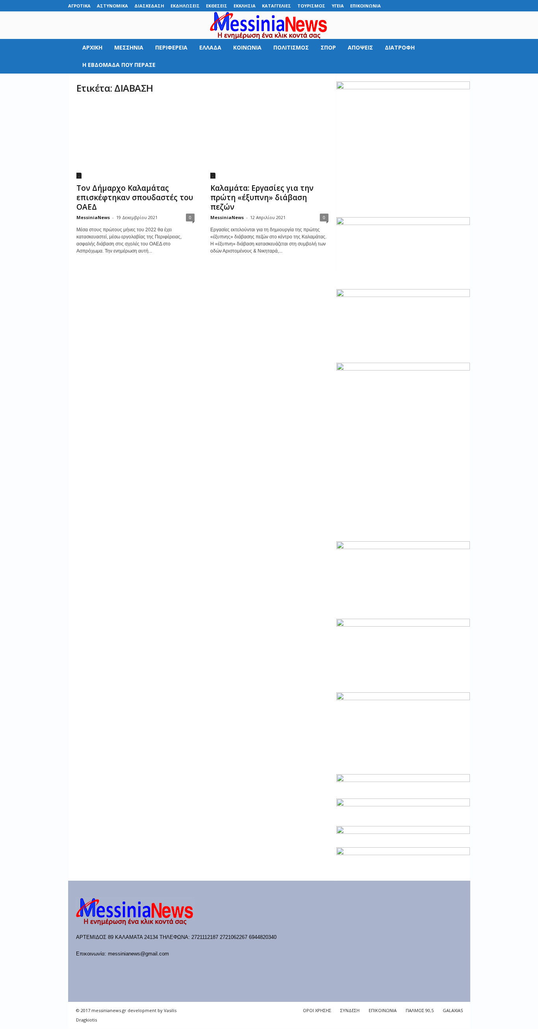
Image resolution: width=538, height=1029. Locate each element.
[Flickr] (415, 5)
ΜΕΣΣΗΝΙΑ (128, 47)
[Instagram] (440, 5)
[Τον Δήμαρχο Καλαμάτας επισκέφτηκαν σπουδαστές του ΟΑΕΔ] (135, 140)
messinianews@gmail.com (138, 954)
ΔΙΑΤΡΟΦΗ (400, 47)
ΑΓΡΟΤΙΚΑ (79, 6)
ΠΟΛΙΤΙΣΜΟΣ (291, 47)
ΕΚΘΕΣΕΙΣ (216, 6)
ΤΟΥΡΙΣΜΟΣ (311, 6)
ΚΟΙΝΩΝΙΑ (247, 47)
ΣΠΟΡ (328, 47)
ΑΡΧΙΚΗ (92, 47)
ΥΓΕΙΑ (338, 6)
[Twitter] (452, 5)
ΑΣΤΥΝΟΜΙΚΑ (112, 6)
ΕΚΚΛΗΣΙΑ (245, 6)
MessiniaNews (93, 217)
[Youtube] (464, 5)
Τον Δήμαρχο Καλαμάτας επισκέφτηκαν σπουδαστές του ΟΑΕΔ (134, 197)
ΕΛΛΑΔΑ (210, 47)
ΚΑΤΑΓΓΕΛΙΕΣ (276, 6)
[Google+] (427, 5)
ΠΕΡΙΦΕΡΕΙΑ (171, 47)
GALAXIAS (453, 1010)
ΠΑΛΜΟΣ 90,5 (420, 1010)
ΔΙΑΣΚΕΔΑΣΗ (149, 6)
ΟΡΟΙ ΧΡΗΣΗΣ (317, 1010)
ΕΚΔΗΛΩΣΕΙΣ (185, 6)
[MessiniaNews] (269, 25)
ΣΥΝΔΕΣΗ (350, 1010)
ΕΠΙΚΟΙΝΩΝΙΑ (365, 6)
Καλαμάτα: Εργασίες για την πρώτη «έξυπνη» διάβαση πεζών (262, 197)
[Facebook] (403, 5)
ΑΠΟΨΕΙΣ (360, 47)
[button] (458, 56)
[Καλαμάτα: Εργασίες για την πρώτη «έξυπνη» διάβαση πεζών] (269, 140)
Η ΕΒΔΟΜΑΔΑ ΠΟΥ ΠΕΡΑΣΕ (119, 64)
